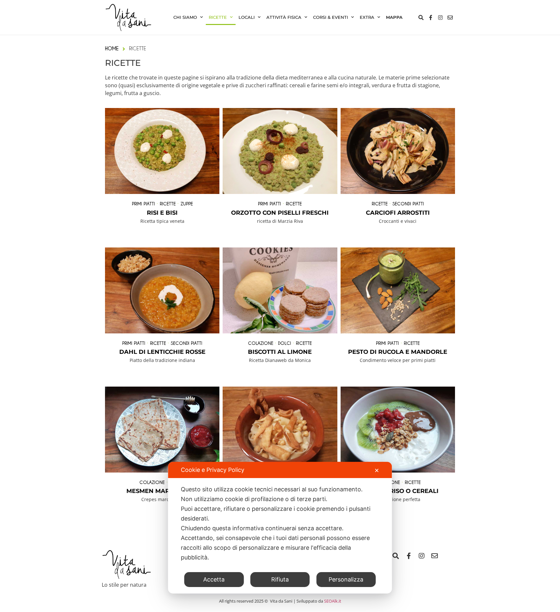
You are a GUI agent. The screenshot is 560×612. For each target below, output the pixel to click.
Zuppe (187, 203)
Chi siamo (185, 17)
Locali (247, 17)
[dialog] (280, 528)
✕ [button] (376, 470)
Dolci (284, 343)
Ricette (218, 17)
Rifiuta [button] (280, 579)
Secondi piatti (408, 203)
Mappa (394, 17)
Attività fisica (283, 17)
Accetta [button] (214, 579)
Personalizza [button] (346, 579)
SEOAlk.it (332, 601)
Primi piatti (143, 203)
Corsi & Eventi (330, 17)
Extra (367, 17)
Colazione (260, 343)
